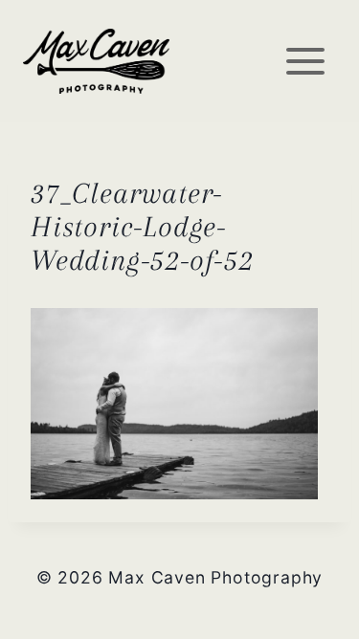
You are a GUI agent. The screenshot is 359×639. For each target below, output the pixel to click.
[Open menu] (305, 61)
